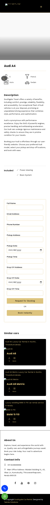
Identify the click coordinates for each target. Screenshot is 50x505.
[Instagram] (35, 483)
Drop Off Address (14, 267)
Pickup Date (12, 246)
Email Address (13, 214)
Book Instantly (25, 313)
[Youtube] (22, 483)
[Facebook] (15, 483)
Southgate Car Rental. (23, 499)
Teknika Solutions (11, 502)
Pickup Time (12, 257)
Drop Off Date (13, 278)
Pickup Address (13, 235)
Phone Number (13, 224)
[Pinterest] (28, 483)
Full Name (11, 203)
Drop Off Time (13, 289)
